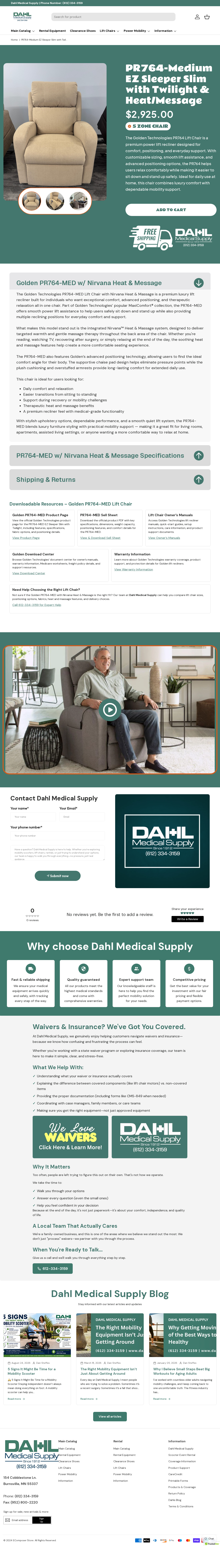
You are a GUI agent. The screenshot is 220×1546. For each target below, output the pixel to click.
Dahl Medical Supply (181, 1448)
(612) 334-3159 (73, 3)
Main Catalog (21, 31)
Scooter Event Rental (181, 1455)
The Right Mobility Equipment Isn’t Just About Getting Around (108, 1371)
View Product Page (26, 538)
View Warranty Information (133, 569)
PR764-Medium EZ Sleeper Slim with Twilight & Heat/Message (44, 40)
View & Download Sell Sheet (100, 538)
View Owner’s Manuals (164, 538)
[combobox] (113, 17)
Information (163, 31)
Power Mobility (135, 31)
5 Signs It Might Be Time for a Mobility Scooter (32, 1371)
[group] (31, 201)
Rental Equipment (52, 31)
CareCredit (175, 1474)
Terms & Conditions (180, 1506)
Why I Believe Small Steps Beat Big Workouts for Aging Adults (181, 1371)
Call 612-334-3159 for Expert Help (36, 605)
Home (14, 40)
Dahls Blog (174, 1500)
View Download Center (28, 573)
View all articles (110, 1416)
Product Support (179, 1468)
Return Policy (176, 1493)
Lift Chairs (107, 31)
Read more (14, 1398)
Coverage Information (182, 1461)
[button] (207, 17)
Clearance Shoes (83, 31)
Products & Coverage (182, 1487)
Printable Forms (178, 1481)
